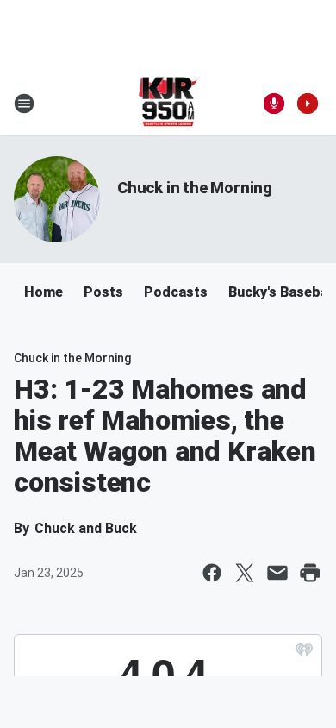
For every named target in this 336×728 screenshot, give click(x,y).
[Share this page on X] (245, 573)
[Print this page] (310, 573)
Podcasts (176, 292)
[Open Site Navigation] (24, 103)
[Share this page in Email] (277, 573)
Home (43, 292)
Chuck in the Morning (194, 188)
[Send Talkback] (274, 103)
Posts (103, 292)
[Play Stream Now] (307, 103)
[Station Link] (168, 103)
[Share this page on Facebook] (212, 573)
